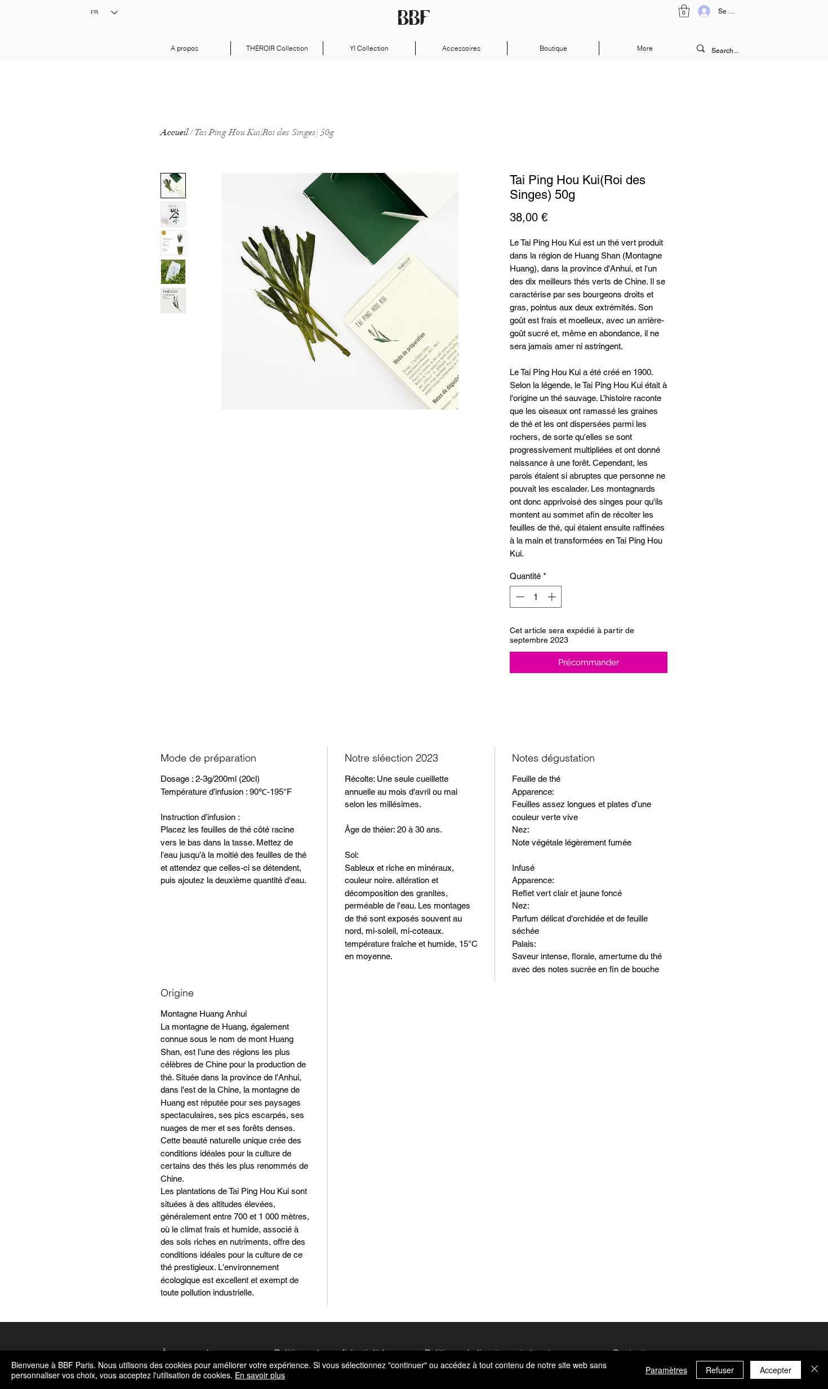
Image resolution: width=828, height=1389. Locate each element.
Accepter (775, 1369)
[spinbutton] (536, 596)
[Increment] (552, 596)
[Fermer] (814, 1370)
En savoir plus (260, 1375)
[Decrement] (519, 596)
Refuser (720, 1369)
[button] (684, 11)
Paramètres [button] (666, 1369)
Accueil (174, 132)
